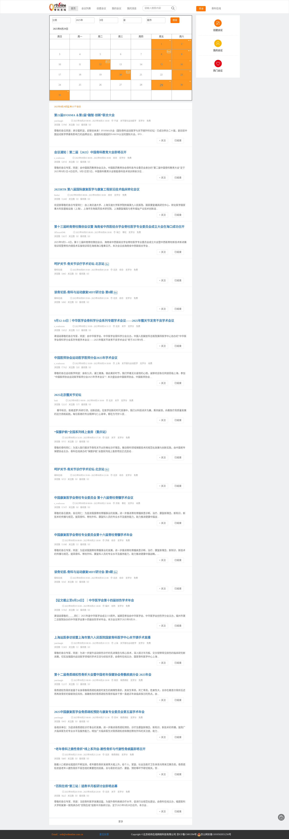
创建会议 (101, 8)
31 (60, 95)
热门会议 (218, 70)
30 (181, 85)
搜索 (175, 20)
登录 (201, 8)
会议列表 (86, 8)
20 (120, 74)
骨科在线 (216, 8)
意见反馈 (104, 834)
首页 (73, 8)
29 (161, 85)
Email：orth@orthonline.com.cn (67, 834)
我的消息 (131, 8)
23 (181, 74)
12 (100, 64)
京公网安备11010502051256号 (216, 834)
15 (161, 64)
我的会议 (116, 8)
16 (181, 64)
